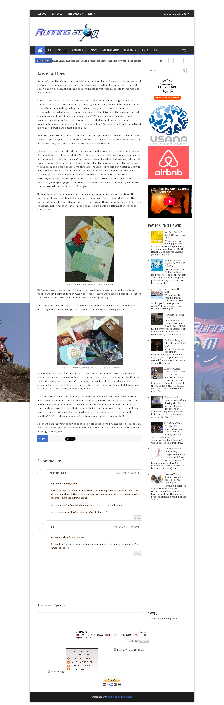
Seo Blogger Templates (119, 696)
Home (40, 50)
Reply (137, 518)
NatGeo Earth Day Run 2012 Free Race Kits (175, 235)
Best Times (130, 50)
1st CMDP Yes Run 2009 (174, 316)
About (42, 13)
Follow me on (164, 97)
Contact (56, 13)
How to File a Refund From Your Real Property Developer (174, 478)
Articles (62, 50)
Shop (50, 50)
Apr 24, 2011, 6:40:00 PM (127, 526)
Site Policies (75, 13)
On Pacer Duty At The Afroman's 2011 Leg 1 (175, 343)
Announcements (110, 50)
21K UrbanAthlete (174, 422)
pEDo (53, 527)
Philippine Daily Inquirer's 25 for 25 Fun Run (174, 263)
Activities (77, 50)
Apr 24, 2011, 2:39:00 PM (127, 473)
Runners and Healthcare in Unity (175, 399)
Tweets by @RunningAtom (162, 618)
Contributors (149, 50)
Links (91, 13)
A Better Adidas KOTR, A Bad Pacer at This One (174, 371)
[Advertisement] (38, 5)
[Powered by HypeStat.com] (82, 671)
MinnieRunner (58, 473)
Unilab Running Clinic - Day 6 (172, 450)
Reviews (92, 50)
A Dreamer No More (172, 290)
